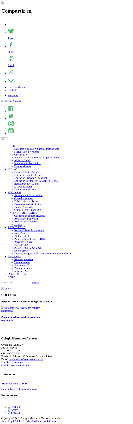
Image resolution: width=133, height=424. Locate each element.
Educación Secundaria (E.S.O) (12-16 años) (36, 180)
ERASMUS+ (21, 244)
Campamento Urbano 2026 (28, 210)
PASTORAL (14, 256)
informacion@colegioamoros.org (26, 359)
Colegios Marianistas (18, 87)
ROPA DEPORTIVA (25, 189)
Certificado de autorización (15, 365)
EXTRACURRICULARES (22, 212)
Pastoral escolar (22, 262)
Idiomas (18, 224)
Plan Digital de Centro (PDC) (29, 239)
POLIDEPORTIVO (18, 274)
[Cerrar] (11, 73)
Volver (7, 288)
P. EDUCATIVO (16, 227)
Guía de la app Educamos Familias (19, 389)
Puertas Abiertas (22, 166)
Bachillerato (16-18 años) (27, 183)
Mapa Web (42, 421)
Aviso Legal (7, 421)
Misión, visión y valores (26, 151)
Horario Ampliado (23, 207)
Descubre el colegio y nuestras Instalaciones (36, 148)
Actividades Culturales (25, 221)
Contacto (12, 90)
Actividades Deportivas (26, 218)
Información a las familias (27, 163)
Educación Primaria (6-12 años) (30, 178)
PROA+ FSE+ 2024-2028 (27, 247)
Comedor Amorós (23, 198)
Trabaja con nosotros (12, 362)
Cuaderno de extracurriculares (29, 215)
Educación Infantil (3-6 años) (29, 175)
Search (35, 282)
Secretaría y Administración (28, 195)
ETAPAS (13, 169)
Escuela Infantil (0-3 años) (27, 172)
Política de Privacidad (25, 421)
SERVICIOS (14, 192)
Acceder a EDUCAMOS (14, 383)
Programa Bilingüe (24, 242)
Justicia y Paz (21, 271)
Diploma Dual (21, 236)
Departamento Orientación (27, 204)
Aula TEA (19, 233)
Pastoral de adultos (23, 268)
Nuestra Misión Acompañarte (29, 230)
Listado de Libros (23, 186)
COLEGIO (13, 146)
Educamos (13, 95)
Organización (21, 154)
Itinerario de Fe (22, 265)
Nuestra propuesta (23, 259)
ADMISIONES (22, 160)
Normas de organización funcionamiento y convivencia (42, 253)
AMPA (11, 276)
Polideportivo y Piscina (26, 201)
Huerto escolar (21, 250)
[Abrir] (11, 81)
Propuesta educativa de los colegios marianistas (38, 157)
